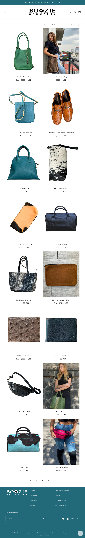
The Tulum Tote (61, 411)
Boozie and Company (23, 533)
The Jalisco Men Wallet (61, 356)
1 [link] (30, 480)
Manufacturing (60, 500)
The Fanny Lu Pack (24, 411)
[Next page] (54, 480)
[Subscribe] (42, 518)
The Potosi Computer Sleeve (61, 300)
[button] (4, 11)
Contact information (44, 535)
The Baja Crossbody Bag (24, 133)
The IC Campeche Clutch (24, 244)
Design (57, 495)
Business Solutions (62, 490)
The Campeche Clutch (61, 188)
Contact (33, 505)
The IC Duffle (24, 467)
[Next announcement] (80, 2)
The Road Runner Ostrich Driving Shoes (61, 133)
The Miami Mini (24, 188)
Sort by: (47, 25)
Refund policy (35, 533)
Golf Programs (60, 505)
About (32, 490)
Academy (33, 500)
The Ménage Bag (61, 77)
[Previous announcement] (4, 2)
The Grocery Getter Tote (24, 300)
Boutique (33, 495)
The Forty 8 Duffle (61, 244)
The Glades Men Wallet (23, 356)
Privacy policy (46, 533)
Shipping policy (68, 533)
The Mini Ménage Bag (24, 77)
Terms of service (56, 533)
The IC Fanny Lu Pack (61, 467)
